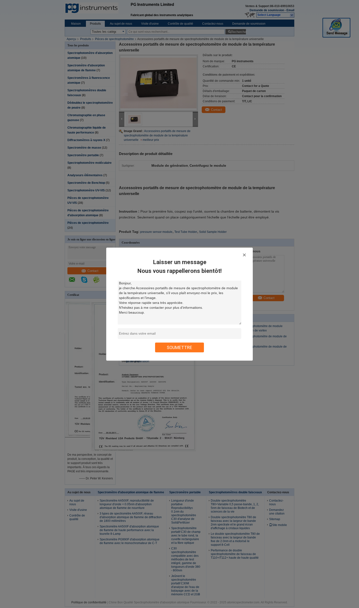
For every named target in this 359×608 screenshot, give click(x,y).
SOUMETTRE (179, 347)
